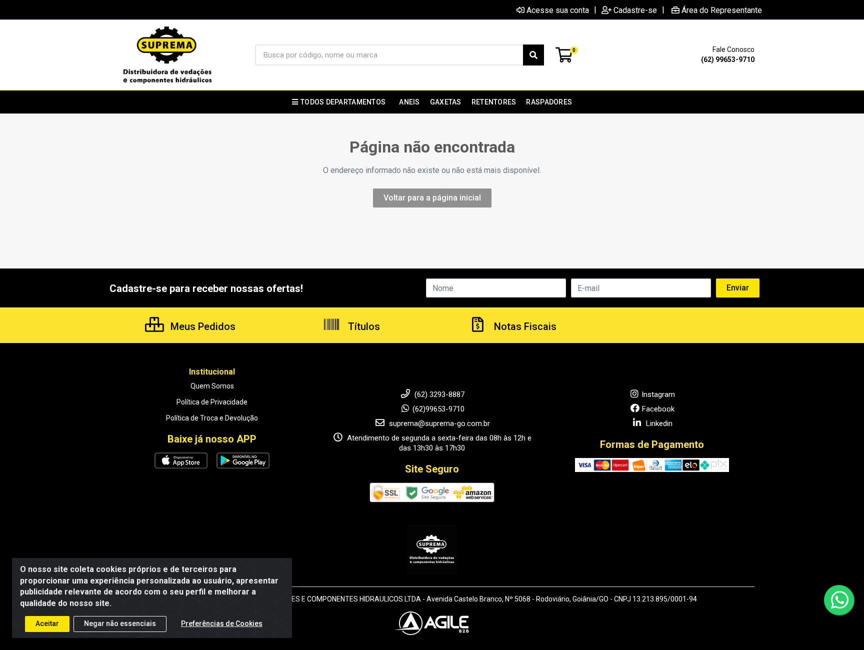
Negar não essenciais (120, 624)
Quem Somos (212, 386)
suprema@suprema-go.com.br (438, 423)
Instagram (658, 394)
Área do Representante (722, 10)
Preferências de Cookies (221, 624)
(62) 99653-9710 (727, 60)
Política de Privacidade (212, 402)
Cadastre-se (635, 10)
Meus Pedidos (202, 326)
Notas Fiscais (524, 326)
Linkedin (658, 423)
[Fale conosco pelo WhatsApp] (839, 600)
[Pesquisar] (533, 55)
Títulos (363, 326)
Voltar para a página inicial (432, 197)
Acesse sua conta (557, 10)
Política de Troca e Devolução (212, 418)
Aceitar (47, 624)
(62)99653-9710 (438, 409)
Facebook (658, 409)
